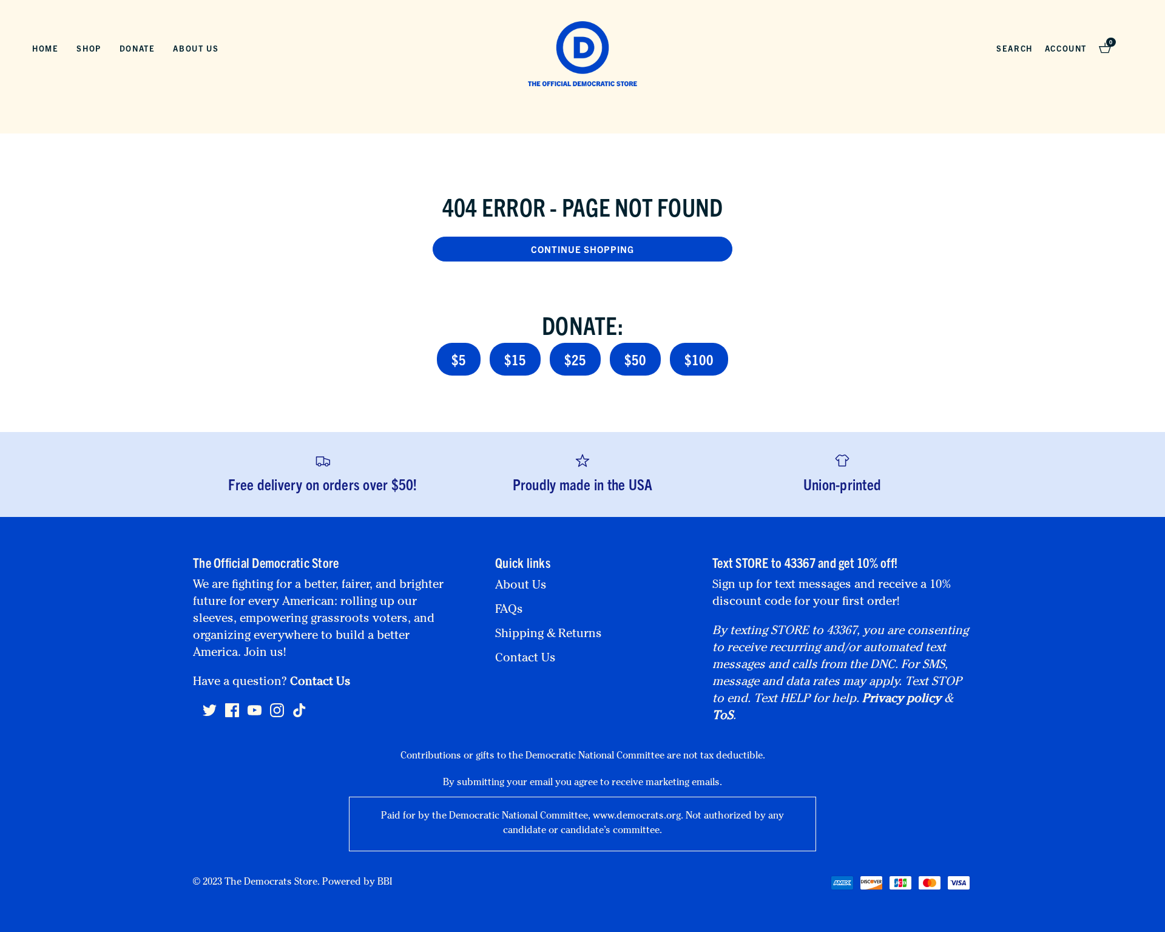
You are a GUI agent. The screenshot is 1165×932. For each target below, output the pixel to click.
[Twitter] (210, 715)
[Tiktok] (299, 710)
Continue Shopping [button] (582, 249)
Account (1066, 48)
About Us (195, 48)
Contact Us (320, 683)
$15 (515, 359)
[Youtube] (255, 715)
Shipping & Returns (548, 635)
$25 (575, 359)
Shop (88, 48)
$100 (699, 359)
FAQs (509, 610)
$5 (458, 359)
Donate (137, 48)
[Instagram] (277, 715)
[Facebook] (232, 715)
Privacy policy (901, 700)
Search (1014, 48)
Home (45, 48)
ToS (722, 717)
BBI (384, 883)
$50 (635, 359)
